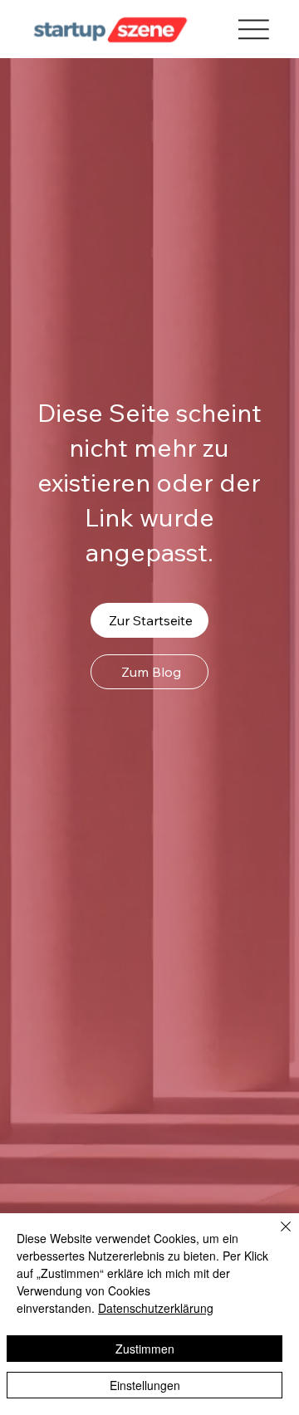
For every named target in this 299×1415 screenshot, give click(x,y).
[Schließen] (276, 1236)
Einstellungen (145, 1385)
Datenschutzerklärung (155, 1308)
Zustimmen (144, 1348)
